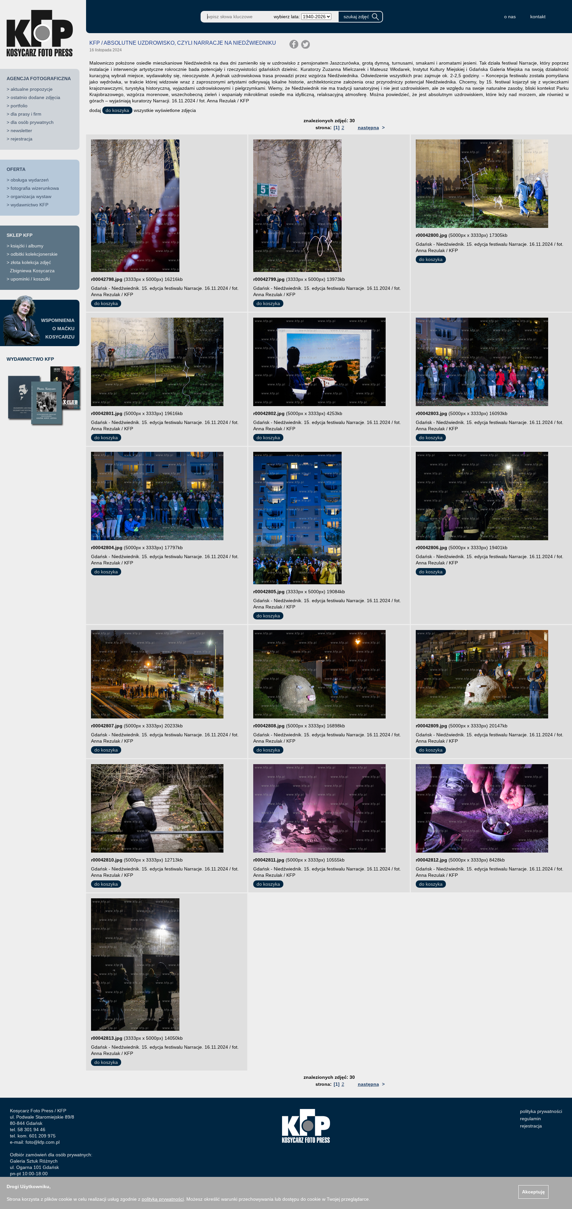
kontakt (538, 16)
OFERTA (16, 169)
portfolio (19, 105)
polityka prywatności (541, 1111)
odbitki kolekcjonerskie (34, 254)
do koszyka (117, 110)
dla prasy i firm (26, 114)
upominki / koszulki (30, 279)
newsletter (21, 130)
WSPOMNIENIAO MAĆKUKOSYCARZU (57, 329)
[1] (337, 127)
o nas (510, 16)
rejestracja (21, 138)
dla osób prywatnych (32, 122)
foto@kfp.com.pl (42, 1142)
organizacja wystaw (31, 196)
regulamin (530, 1118)
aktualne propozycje (32, 89)
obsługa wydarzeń (30, 180)
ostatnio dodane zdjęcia (35, 97)
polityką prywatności (163, 1199)
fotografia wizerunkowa (35, 188)
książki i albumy (27, 245)
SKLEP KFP (19, 235)
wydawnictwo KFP (29, 204)
